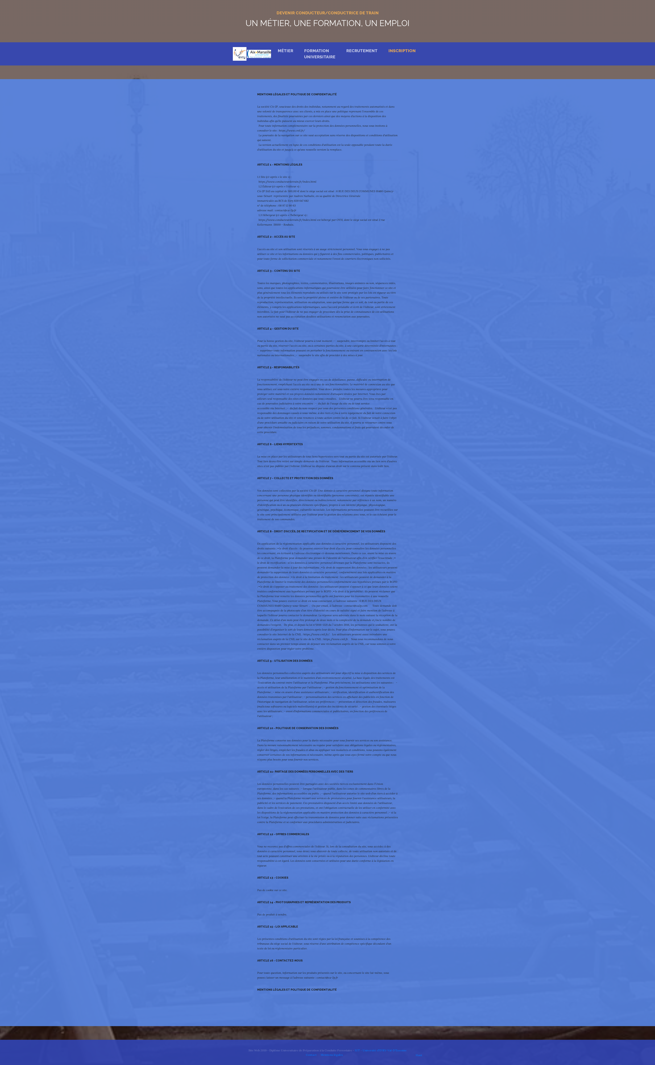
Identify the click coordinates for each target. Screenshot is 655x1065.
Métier (286, 50)
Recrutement (361, 50)
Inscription (402, 50)
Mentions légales (332, 1054)
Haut (419, 1055)
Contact (311, 1054)
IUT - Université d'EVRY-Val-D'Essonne (381, 1050)
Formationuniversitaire (319, 53)
